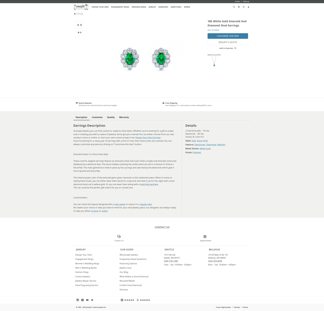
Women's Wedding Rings (87, 263)
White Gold (205, 148)
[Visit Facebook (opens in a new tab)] (83, 300)
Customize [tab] (97, 117)
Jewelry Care (125, 267)
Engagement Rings (120, 7)
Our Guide (126, 249)
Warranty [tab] (124, 117)
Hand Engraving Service (86, 285)
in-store (94, 211)
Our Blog (124, 272)
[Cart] (239, 7)
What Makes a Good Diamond (134, 276)
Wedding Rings (139, 7)
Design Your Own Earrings (148, 137)
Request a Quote (228, 42)
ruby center (119, 204)
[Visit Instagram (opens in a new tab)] (78, 300)
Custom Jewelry (82, 276)
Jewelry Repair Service (85, 280)
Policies (245, 307)
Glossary (124, 289)
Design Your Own (100, 7)
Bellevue (214, 249)
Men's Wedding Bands (86, 267)
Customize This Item (228, 36)
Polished (197, 152)
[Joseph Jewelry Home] (75, 14)
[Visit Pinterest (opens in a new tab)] (93, 300)
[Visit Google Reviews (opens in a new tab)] (128, 300)
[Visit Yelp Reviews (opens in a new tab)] (144, 300)
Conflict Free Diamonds (131, 285)
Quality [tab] (111, 117)
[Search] (234, 7)
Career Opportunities (223, 307)
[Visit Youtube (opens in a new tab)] (88, 300)
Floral (199, 140)
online (104, 211)
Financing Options (128, 263)
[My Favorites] (243, 7)
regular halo (146, 204)
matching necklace (149, 184)
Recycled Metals (127, 280)
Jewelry (152, 7)
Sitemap (237, 307)
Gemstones (176, 7)
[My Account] (248, 7)
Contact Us (162, 227)
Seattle (169, 249)
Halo (193, 140)
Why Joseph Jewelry (129, 254)
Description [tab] (81, 117)
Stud (205, 140)
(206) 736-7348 (171, 261)
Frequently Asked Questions (133, 259)
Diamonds (163, 7)
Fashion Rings (82, 272)
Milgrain (221, 144)
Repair (187, 7)
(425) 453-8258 (215, 261)
